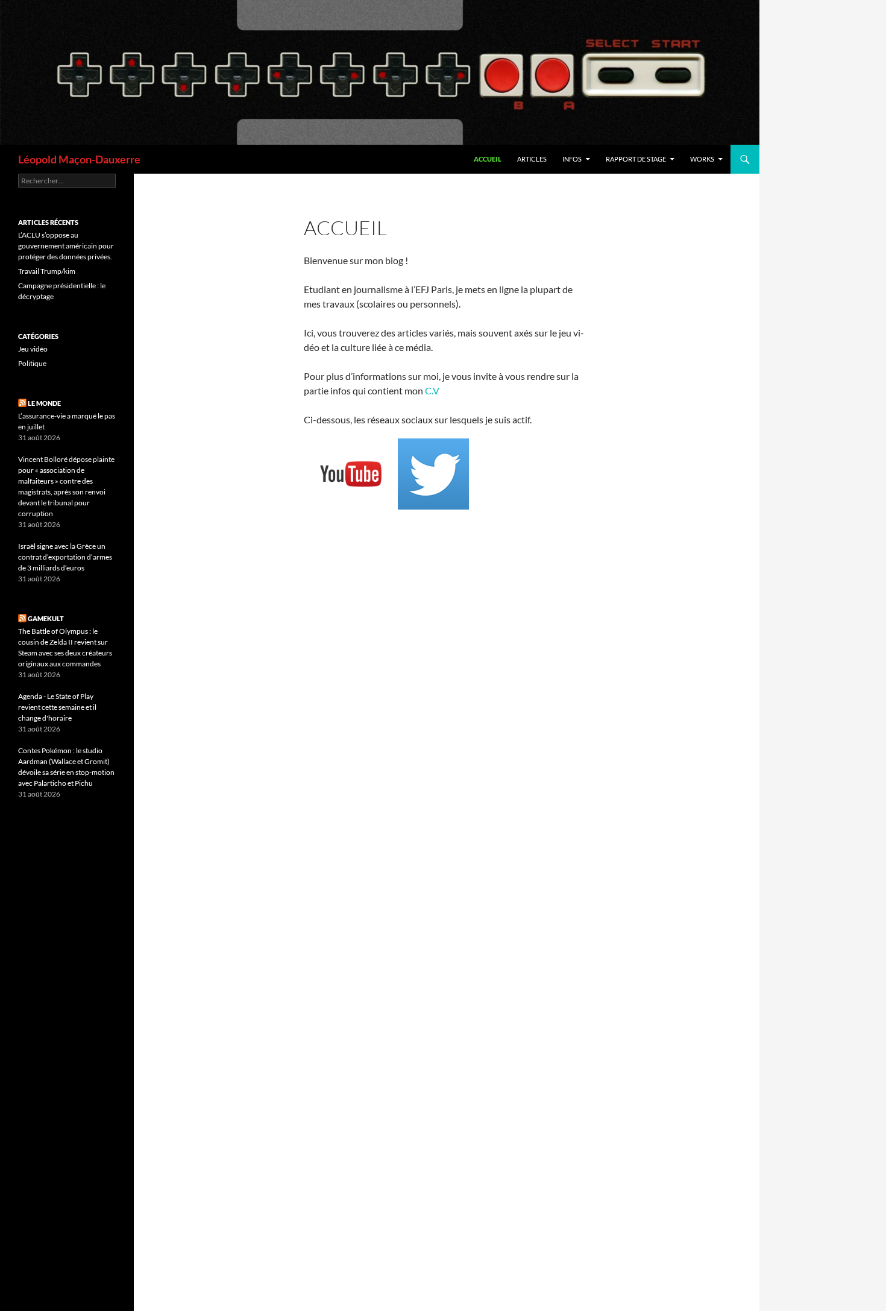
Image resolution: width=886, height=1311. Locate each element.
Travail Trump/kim (46, 271)
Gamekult (46, 618)
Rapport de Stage (636, 159)
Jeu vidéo (33, 348)
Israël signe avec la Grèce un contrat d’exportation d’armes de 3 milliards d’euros (65, 557)
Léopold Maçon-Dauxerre (79, 159)
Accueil (487, 159)
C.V (432, 390)
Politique (32, 363)
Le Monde (44, 403)
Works (702, 159)
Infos (572, 159)
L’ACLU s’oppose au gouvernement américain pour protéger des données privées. (66, 245)
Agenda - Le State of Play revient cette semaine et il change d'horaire (57, 707)
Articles (532, 159)
